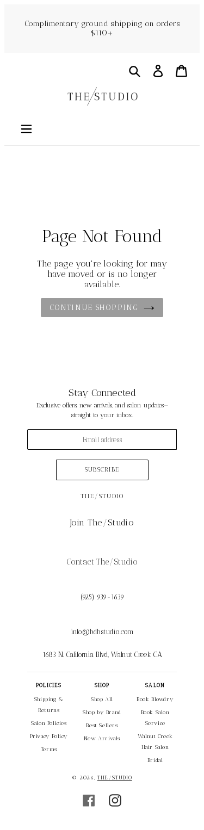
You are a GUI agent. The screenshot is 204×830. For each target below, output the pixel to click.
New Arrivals (102, 738)
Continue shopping (94, 307)
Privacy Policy (49, 736)
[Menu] (26, 128)
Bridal (155, 760)
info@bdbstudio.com (102, 632)
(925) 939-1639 (102, 597)
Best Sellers (102, 725)
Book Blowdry (155, 699)
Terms (49, 749)
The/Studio (114, 778)
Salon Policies (48, 723)
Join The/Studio (102, 522)
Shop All (102, 699)
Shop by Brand (102, 712)
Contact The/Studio (102, 562)
